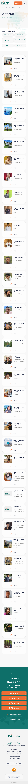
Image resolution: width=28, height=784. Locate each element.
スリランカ (20, 35)
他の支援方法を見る (15, 719)
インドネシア (21, 45)
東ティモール (8, 35)
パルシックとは (12, 7)
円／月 (14, 693)
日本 (8, 45)
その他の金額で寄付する (15, 714)
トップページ (4, 7)
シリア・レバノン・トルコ (20, 40)
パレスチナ (8, 40)
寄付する (17, 3)
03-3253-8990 (15, 757)
